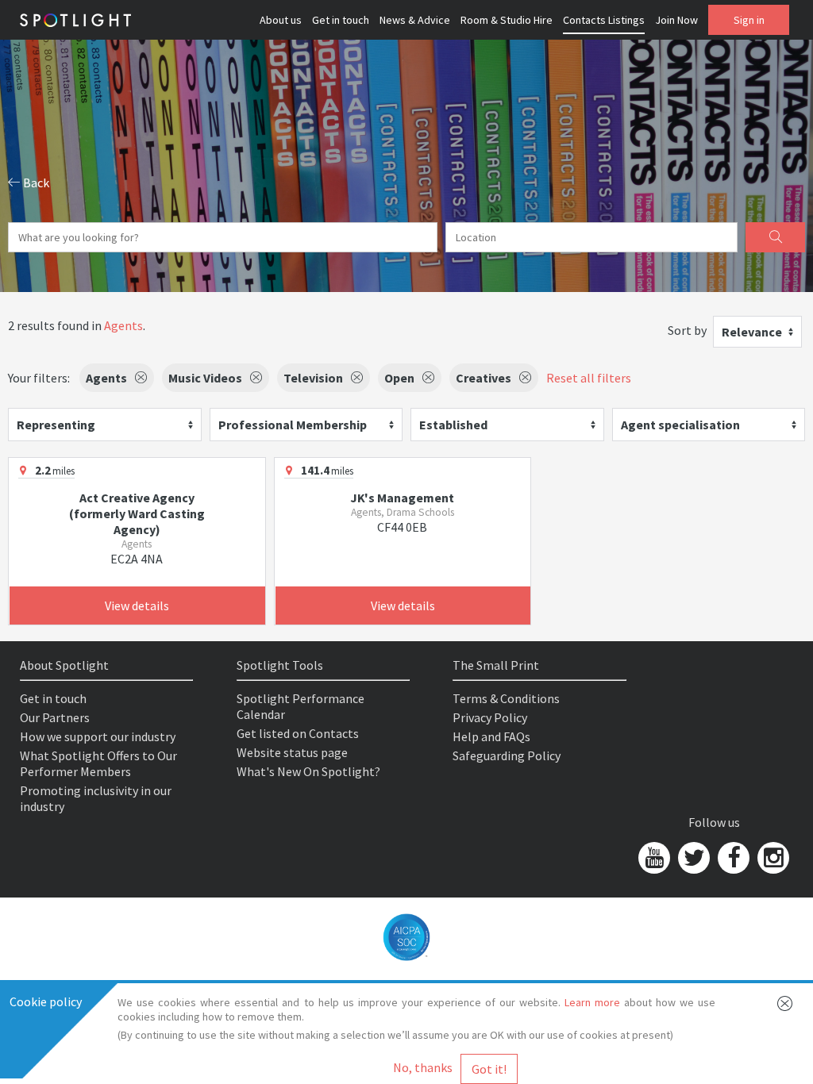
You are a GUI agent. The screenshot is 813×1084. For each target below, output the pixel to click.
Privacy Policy (490, 717)
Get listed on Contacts (298, 733)
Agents (123, 325)
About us (281, 20)
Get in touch (340, 20)
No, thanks (423, 1067)
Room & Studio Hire (506, 20)
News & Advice (415, 20)
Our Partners (55, 717)
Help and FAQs (491, 736)
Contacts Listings (604, 20)
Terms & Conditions (506, 698)
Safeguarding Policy (507, 755)
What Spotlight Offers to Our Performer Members (98, 763)
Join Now (676, 20)
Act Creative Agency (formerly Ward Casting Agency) (137, 513)
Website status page (292, 752)
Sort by (687, 330)
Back (35, 182)
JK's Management (402, 497)
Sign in (749, 20)
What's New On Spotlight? (308, 771)
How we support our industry (97, 736)
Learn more (592, 1002)
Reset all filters (588, 378)
